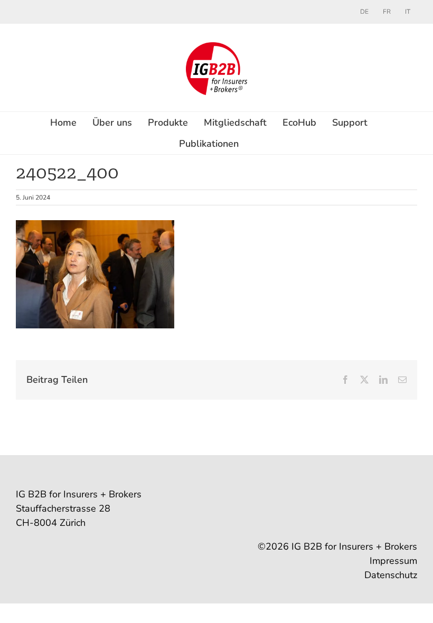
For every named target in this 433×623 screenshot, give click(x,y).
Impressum (393, 560)
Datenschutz (390, 575)
